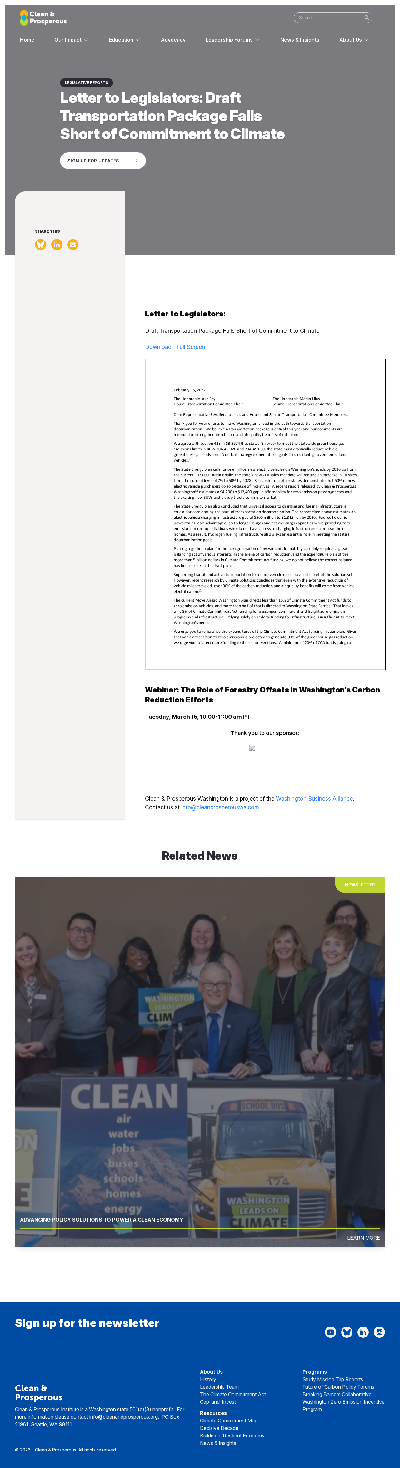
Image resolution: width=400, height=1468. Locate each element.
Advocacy (173, 40)
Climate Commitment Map (229, 1420)
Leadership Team (219, 1387)
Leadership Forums (229, 40)
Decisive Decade (219, 1428)
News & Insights (299, 40)
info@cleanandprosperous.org (123, 1417)
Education (121, 40)
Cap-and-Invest (218, 1402)
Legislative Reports (86, 82)
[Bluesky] (346, 1332)
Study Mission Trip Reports (332, 1379)
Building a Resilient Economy (232, 1435)
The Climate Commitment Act (233, 1394)
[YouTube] (330, 1332)
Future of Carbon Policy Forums (338, 1387)
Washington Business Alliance (314, 798)
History (208, 1379)
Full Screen (191, 347)
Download (158, 347)
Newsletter (360, 884)
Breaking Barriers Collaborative (337, 1394)
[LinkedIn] (363, 1332)
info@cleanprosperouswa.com (220, 807)
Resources (213, 1413)
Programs (314, 1372)
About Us (350, 40)
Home (27, 40)
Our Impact (68, 40)
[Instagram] (379, 1332)
